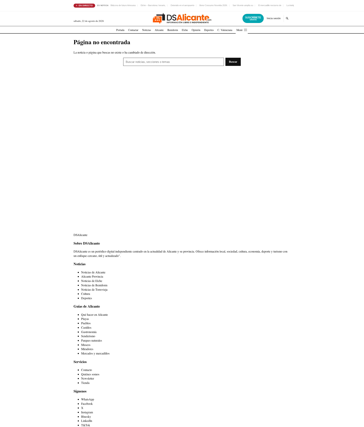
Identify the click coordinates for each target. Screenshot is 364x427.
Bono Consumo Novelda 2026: (213, 5)
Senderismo (88, 336)
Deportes (209, 30)
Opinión (196, 30)
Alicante (159, 30)
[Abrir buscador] (287, 18)
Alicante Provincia (92, 276)
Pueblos (86, 323)
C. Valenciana (224, 30)
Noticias (146, 30)
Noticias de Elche (91, 281)
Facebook (87, 404)
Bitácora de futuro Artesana (123, 5)
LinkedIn (86, 421)
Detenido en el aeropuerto (182, 5)
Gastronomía (88, 332)
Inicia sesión (274, 18)
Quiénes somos (90, 374)
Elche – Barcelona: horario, (153, 5)
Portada (120, 30)
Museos (85, 345)
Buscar (233, 61)
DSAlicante (80, 235)
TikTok (85, 425)
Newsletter (87, 378)
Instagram (87, 412)
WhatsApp (87, 399)
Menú (239, 30)
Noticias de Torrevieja (94, 289)
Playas (85, 319)
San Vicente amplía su (243, 5)
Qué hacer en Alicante (94, 315)
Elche (185, 30)
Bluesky (86, 416)
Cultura (85, 294)
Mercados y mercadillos (95, 353)
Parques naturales (91, 340)
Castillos (86, 327)
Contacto (86, 370)
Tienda (85, 383)
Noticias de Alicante (93, 272)
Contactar (133, 30)
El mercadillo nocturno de (269, 5)
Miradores (87, 349)
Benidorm (172, 30)
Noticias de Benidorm (94, 285)
